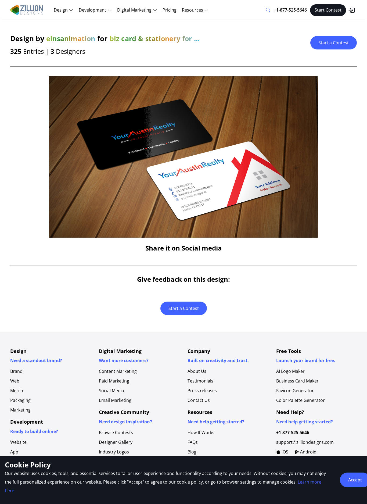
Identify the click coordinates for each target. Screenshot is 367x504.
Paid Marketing (114, 381)
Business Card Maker (297, 381)
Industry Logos (114, 452)
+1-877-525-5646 (290, 10)
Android (307, 452)
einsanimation (70, 38)
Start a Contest (333, 43)
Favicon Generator (295, 390)
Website (18, 442)
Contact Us (199, 400)
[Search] (268, 10)
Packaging (20, 400)
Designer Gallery (115, 442)
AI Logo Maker (290, 371)
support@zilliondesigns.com (305, 442)
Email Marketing (115, 400)
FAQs (193, 442)
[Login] (351, 10)
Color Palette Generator (300, 400)
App (14, 452)
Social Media (111, 390)
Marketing (20, 410)
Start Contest (328, 10)
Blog (192, 452)
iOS (284, 452)
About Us (197, 371)
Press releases (202, 390)
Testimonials (200, 381)
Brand (16, 371)
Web (14, 381)
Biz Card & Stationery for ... (155, 38)
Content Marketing (118, 371)
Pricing (170, 10)
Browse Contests (116, 432)
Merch (16, 390)
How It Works (201, 432)
